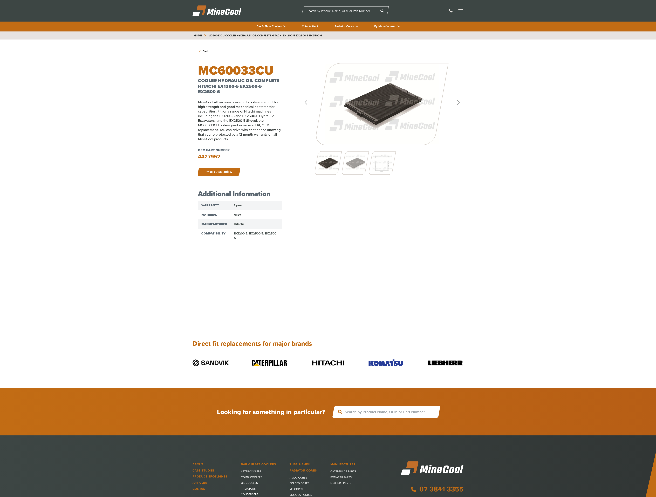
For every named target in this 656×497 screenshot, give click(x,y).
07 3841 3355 (440, 489)
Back (205, 51)
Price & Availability (219, 171)
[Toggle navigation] (460, 11)
